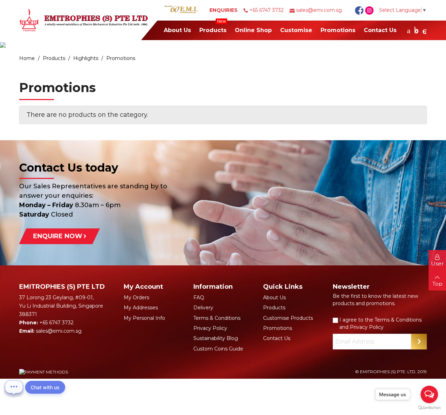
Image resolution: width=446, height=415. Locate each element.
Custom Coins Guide (218, 349)
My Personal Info (144, 318)
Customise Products (288, 318)
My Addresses (141, 307)
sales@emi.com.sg (319, 10)
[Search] (408, 30)
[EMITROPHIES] (89, 20)
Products (212, 27)
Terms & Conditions (216, 318)
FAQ (198, 297)
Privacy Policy (210, 328)
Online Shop (253, 30)
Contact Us (380, 30)
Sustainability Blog (215, 338)
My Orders (136, 297)
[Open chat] (13, 387)
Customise (296, 30)
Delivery (203, 307)
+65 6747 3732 (266, 10)
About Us (177, 30)
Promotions (338, 30)
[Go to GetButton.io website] (429, 408)
